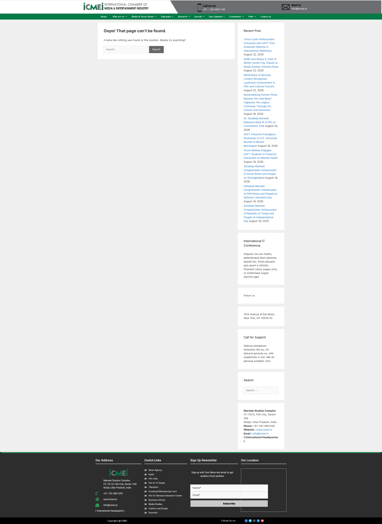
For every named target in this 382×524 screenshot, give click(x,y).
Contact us (266, 16)
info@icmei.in (261, 433)
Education (166, 16)
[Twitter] (250, 520)
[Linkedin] (258, 520)
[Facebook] (246, 520)
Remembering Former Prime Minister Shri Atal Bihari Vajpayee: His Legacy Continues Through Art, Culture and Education (260, 102)
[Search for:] (126, 49)
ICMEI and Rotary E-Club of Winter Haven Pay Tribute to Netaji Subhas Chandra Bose (261, 63)
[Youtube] (262, 520)
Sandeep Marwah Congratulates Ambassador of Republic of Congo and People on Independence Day (260, 213)
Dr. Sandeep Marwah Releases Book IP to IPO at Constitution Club (259, 122)
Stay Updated (215, 16)
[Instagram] (254, 520)
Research (182, 16)
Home (104, 16)
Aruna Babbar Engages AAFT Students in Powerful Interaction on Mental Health (261, 154)
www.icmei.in (264, 429)
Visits (250, 16)
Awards (198, 16)
